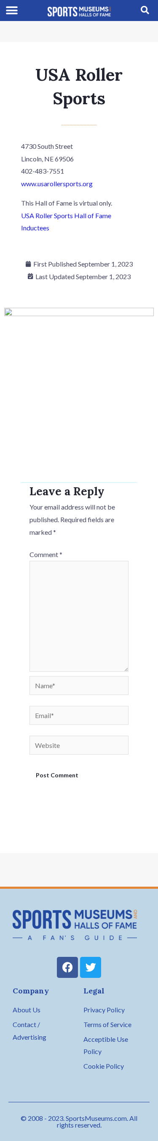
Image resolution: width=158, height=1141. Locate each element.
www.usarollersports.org (57, 184)
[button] (12, 10)
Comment (45, 554)
